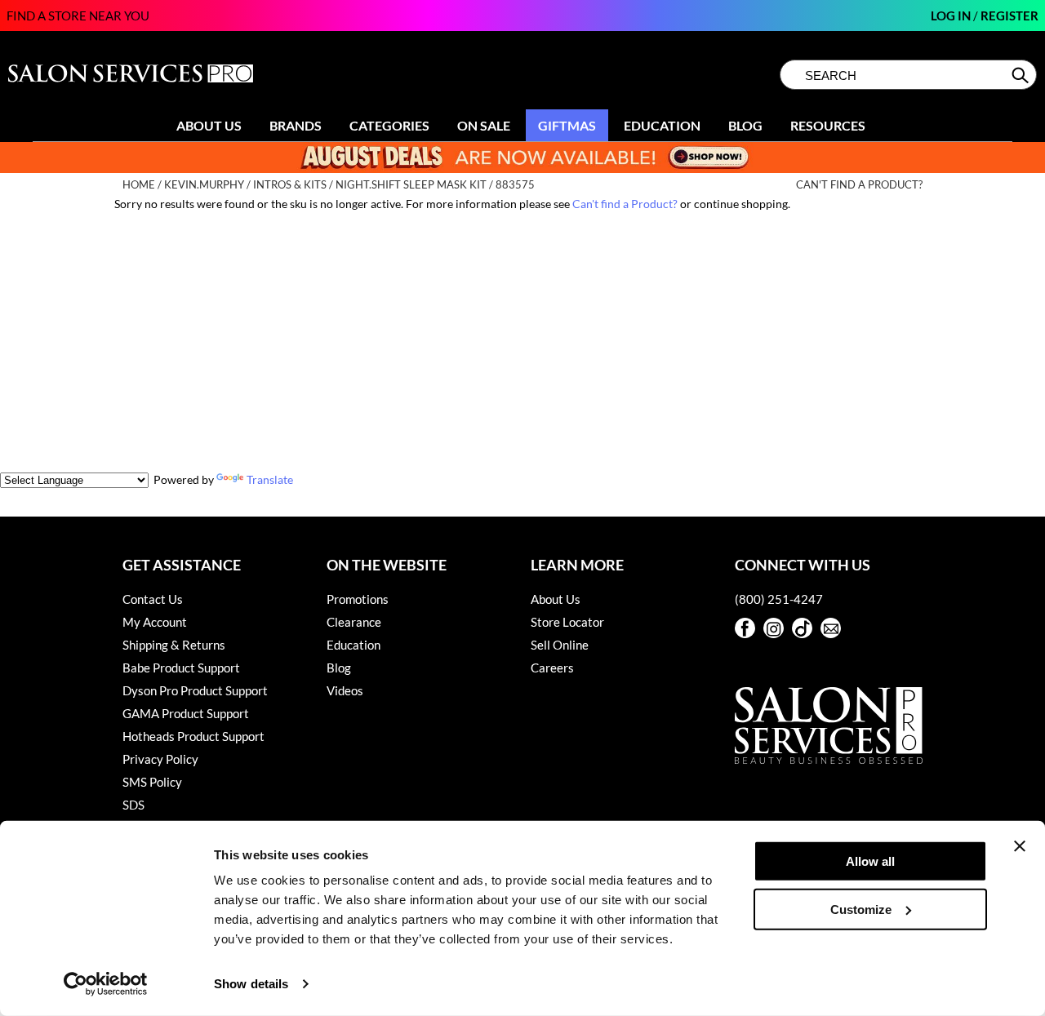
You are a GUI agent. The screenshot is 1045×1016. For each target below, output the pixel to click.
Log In (952, 15)
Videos (345, 690)
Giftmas (567, 125)
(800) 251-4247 (779, 599)
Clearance (354, 621)
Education (662, 125)
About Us (209, 125)
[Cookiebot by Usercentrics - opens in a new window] (105, 984)
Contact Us (152, 599)
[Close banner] (1019, 846)
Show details (251, 984)
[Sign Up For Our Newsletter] (830, 628)
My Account (154, 621)
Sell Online (560, 644)
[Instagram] (773, 628)
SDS (133, 804)
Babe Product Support (181, 667)
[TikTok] (802, 628)
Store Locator (567, 621)
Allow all (870, 861)
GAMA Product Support (185, 713)
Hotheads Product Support (193, 736)
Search (1022, 75)
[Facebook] (745, 628)
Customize (861, 909)
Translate (270, 479)
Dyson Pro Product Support (195, 690)
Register (1009, 15)
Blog (745, 125)
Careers (552, 667)
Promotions (358, 599)
